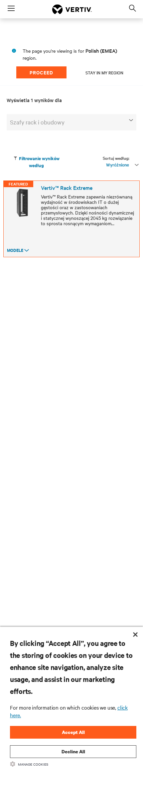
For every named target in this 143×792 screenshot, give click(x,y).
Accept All (73, 732)
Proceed (41, 72)
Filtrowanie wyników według (39, 161)
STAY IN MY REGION (104, 72)
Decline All (73, 751)
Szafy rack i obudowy (37, 122)
